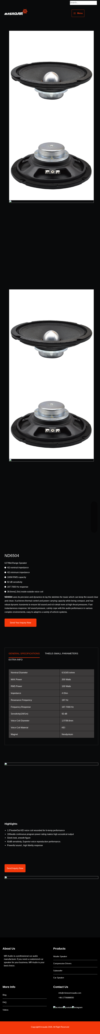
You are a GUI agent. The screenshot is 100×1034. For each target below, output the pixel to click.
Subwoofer (57, 971)
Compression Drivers (62, 963)
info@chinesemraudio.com (69, 993)
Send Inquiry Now (15, 868)
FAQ (5, 1002)
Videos (5, 1010)
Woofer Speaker (60, 956)
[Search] (95, 3)
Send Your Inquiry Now (20, 622)
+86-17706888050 (66, 998)
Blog (4, 995)
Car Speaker (58, 978)
